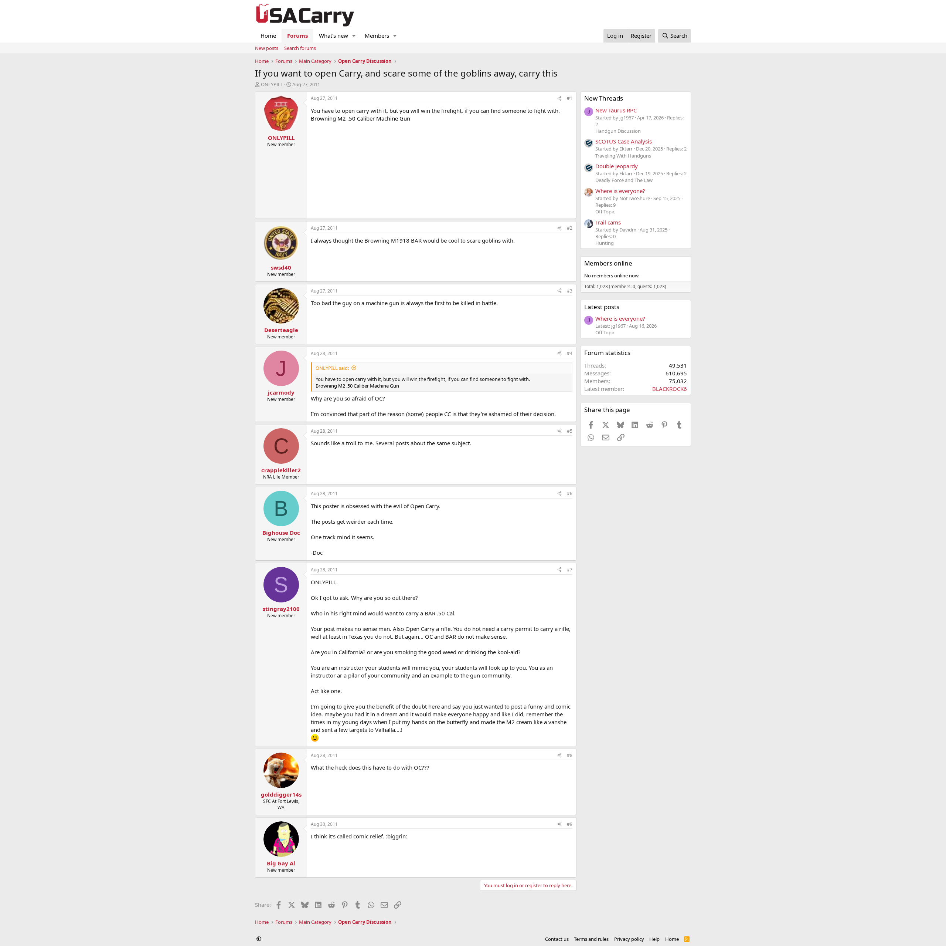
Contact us (557, 939)
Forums (297, 35)
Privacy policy (629, 939)
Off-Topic (605, 211)
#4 (569, 353)
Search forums (300, 48)
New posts (266, 48)
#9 (569, 824)
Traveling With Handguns (623, 155)
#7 (569, 570)
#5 (569, 431)
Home (268, 35)
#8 (569, 755)
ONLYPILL (272, 84)
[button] (354, 36)
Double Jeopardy (616, 166)
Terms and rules (591, 939)
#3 (569, 291)
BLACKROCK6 (669, 388)
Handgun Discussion (618, 131)
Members (377, 35)
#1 (569, 98)
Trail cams (608, 222)
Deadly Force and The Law (624, 180)
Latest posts (601, 307)
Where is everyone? (620, 191)
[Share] (559, 98)
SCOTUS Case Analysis (623, 141)
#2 (569, 228)
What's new (333, 35)
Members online (608, 263)
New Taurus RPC (616, 110)
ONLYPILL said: (332, 368)
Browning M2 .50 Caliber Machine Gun (360, 118)
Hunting (604, 243)
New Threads (603, 98)
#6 (569, 493)
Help (654, 939)
